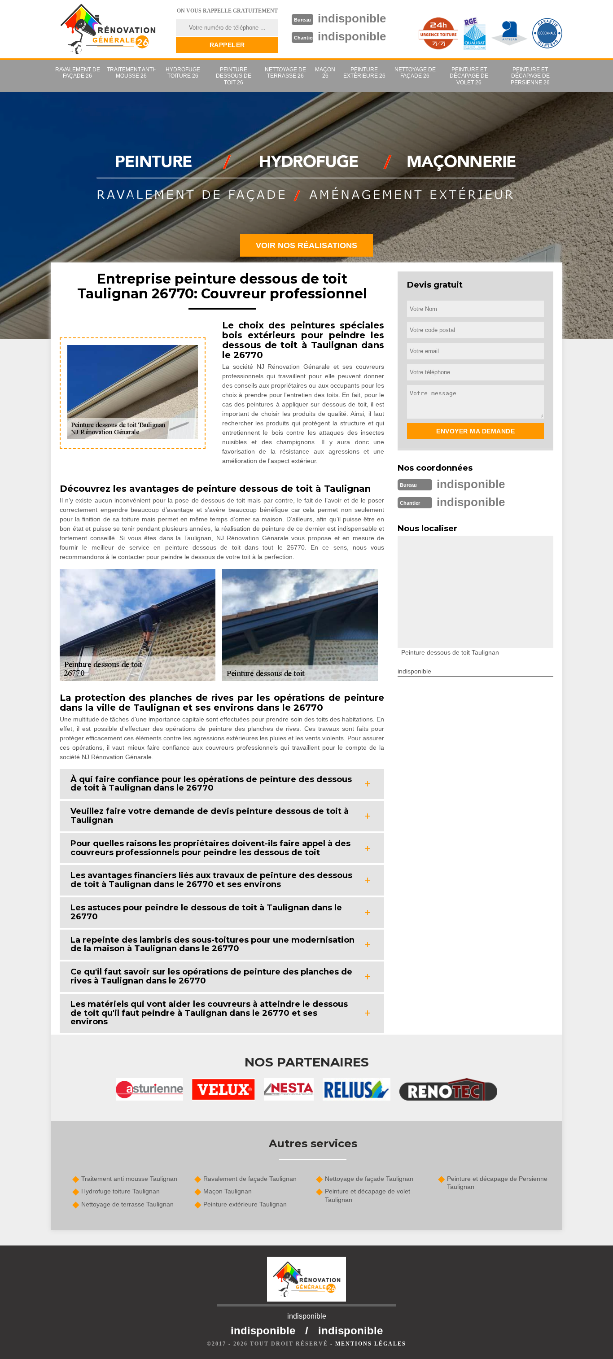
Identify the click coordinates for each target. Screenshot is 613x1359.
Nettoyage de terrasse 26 (285, 72)
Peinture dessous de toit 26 (233, 76)
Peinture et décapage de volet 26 (469, 76)
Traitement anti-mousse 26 (131, 72)
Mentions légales (370, 1344)
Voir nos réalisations (306, 245)
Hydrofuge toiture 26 (183, 72)
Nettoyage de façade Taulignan (369, 1178)
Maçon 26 (325, 72)
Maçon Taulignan (227, 1191)
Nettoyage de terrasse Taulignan (127, 1204)
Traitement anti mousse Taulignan (129, 1178)
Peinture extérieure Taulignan (245, 1204)
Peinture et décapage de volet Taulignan (367, 1195)
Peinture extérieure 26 (364, 72)
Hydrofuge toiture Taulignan (120, 1191)
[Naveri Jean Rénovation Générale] (108, 29)
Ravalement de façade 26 (77, 72)
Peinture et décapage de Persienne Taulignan (497, 1182)
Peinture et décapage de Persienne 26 (530, 76)
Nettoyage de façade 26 (415, 72)
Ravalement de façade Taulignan (250, 1178)
